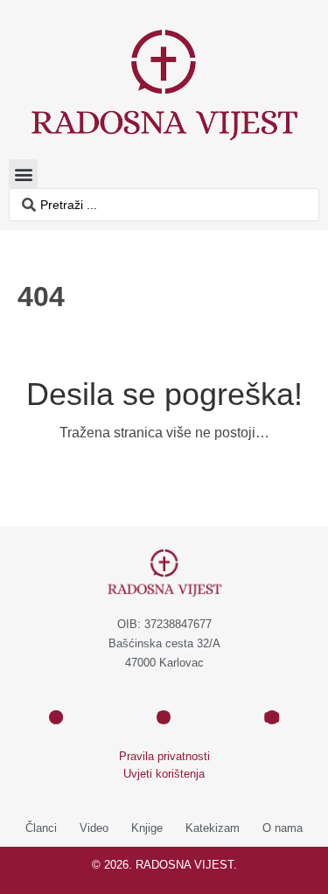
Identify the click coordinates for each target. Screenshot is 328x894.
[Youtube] (272, 717)
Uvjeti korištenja (164, 773)
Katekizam (212, 828)
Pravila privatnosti (164, 756)
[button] (23, 173)
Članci (41, 828)
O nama (282, 828)
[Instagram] (164, 717)
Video (94, 828)
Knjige (147, 828)
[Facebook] (56, 717)
